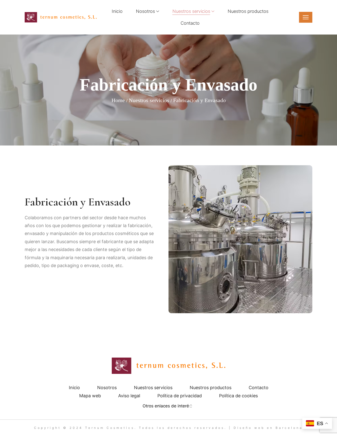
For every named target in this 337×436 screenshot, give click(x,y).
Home (118, 100)
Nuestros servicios (149, 100)
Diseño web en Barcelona (268, 428)
